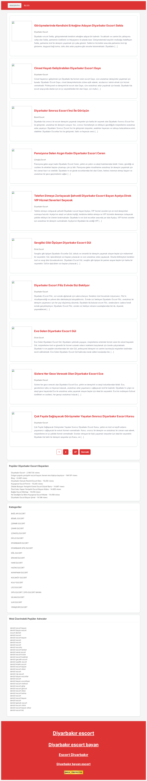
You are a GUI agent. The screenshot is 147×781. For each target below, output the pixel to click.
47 (75, 452)
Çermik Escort (18, 523)
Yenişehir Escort (19, 607)
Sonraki (85, 452)
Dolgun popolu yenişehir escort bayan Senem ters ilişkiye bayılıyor (37, 475)
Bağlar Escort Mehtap (19, 492)
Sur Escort (16, 602)
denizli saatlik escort (18, 662)
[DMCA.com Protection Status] (73, 774)
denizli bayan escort (18, 630)
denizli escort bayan (18, 628)
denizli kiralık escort (18, 664)
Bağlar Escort (18, 513)
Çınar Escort (17, 528)
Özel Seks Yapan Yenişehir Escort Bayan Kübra (30, 489)
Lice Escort (16, 587)
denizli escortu (16, 647)
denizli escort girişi (17, 686)
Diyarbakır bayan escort (74, 764)
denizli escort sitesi (18, 669)
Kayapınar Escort (19, 572)
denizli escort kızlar (18, 654)
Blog (13, 478)
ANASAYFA (14, 5)
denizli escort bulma (18, 693)
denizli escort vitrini (18, 705)
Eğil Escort (16, 553)
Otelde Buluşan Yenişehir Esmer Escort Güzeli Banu (31, 486)
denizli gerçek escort (18, 703)
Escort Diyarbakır (73, 755)
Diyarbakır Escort (41, 32)
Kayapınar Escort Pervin (20, 484)
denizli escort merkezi (19, 684)
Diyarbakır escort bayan (74, 744)
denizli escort (15, 635)
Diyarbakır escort (73, 733)
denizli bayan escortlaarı (20, 681)
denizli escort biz (17, 710)
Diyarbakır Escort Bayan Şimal (23, 497)
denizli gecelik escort (18, 659)
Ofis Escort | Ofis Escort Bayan (26, 592)
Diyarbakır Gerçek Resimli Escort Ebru (26, 481)
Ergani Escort (18, 558)
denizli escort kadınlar (19, 657)
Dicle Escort (39, 249)
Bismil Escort (39, 117)
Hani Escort (17, 563)
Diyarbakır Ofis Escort (22, 548)
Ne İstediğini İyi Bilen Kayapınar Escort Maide (29, 495)
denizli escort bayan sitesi (20, 708)
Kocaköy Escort (19, 578)
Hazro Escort (18, 568)
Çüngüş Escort (40, 160)
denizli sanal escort (18, 652)
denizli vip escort (17, 674)
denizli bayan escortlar (19, 676)
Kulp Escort (17, 582)
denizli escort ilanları (18, 650)
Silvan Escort (17, 597)
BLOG (27, 5)
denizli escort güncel (18, 688)
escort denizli (15, 633)
